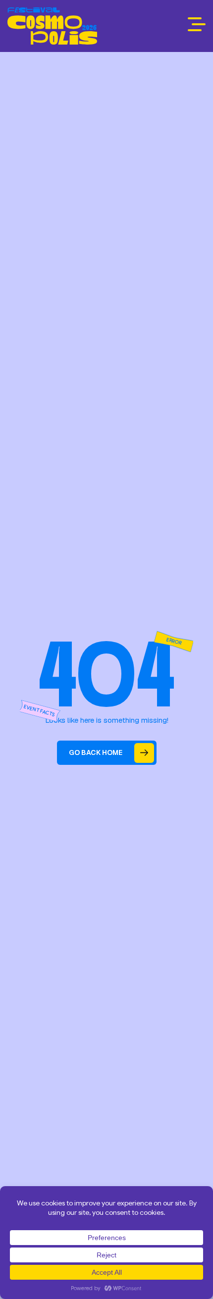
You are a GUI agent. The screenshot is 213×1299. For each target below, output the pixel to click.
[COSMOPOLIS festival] (52, 26)
